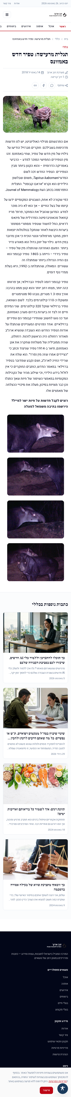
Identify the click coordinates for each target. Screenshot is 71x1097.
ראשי (62, 26)
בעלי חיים (63, 1003)
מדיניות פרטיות (59, 1048)
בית (66, 39)
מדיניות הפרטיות (58, 1081)
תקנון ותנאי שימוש (58, 1041)
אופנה (39, 26)
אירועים (26, 26)
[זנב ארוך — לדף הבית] (58, 15)
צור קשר (7, 3)
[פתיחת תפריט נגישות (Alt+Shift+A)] (62, 1088)
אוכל (51, 26)
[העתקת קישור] (35, 85)
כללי (57, 39)
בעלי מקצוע (61, 1010)
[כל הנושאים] (7, 14)
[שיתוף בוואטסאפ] (51, 85)
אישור (46, 1090)
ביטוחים (11, 26)
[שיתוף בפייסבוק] (43, 85)
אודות (17, 3)
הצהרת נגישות (60, 1054)
